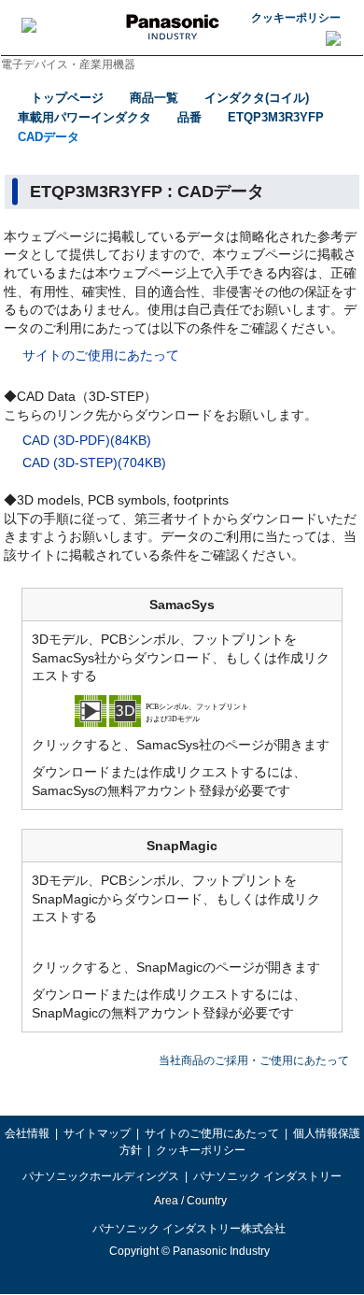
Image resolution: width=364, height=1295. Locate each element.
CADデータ (48, 137)
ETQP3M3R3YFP (276, 117)
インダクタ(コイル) (256, 98)
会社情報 (27, 1133)
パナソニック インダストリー (267, 1176)
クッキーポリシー (296, 17)
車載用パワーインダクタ (84, 117)
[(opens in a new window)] (182, 710)
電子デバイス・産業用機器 (68, 64)
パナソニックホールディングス (100, 1176)
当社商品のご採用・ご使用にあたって (254, 1060)
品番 (189, 117)
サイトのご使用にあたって (100, 355)
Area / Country (189, 1200)
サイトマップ (97, 1133)
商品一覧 (154, 98)
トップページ (67, 98)
